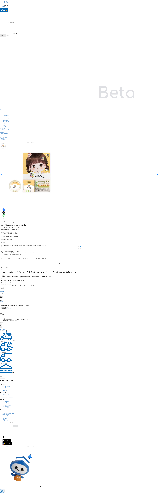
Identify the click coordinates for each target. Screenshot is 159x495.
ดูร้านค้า (1, 301)
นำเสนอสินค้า (5, 418)
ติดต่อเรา (4, 419)
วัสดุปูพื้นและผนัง (3, 138)
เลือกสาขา (14, 33)
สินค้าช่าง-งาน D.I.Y (6, 121)
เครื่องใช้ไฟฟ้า (3, 128)
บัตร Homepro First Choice (7, 397)
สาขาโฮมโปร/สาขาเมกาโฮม (8, 413)
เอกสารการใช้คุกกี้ (5, 406)
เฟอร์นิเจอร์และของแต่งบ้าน (5, 131)
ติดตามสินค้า (4, 390)
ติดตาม (15, 425)
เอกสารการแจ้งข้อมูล (6, 405)
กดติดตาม (7, 292)
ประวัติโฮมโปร (5, 412)
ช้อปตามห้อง (4, 117)
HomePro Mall (5, 120)
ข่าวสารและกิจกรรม (6, 415)
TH (3, 6)
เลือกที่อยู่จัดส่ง (11, 22)
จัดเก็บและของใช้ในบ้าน (4, 133)
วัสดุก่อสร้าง (2, 139)
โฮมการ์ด (5, 1)
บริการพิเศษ (4, 126)
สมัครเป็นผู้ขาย (6, 2)
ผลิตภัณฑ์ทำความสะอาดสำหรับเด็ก (11, 142)
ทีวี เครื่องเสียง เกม (3, 132)
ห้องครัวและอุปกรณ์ (4, 137)
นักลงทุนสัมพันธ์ (5, 414)
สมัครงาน (4, 417)
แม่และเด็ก (1, 142)
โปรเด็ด (3, 125)
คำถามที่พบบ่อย (5, 387)
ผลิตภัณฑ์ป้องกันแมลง (21, 142)
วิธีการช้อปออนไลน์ (6, 386)
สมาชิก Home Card (6, 394)
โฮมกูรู (3, 122)
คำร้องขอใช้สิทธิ (5, 407)
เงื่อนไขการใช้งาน (6, 401)
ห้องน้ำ (1, 134)
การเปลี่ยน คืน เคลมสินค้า (7, 389)
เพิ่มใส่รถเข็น (2, 329)
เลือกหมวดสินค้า (7, 115)
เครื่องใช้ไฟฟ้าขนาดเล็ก (4, 129)
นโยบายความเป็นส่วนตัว (7, 404)
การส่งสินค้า (4, 402)
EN (4, 6)
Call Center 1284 (5, 420)
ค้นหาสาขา (5, 4)
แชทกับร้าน (2, 302)
